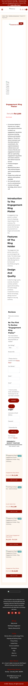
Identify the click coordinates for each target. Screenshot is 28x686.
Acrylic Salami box (10, 504)
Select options (14, 544)
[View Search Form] (20, 9)
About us (14, 653)
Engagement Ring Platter (12, 472)
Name (10, 376)
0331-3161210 (14, 678)
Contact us (14, 655)
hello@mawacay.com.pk (15, 676)
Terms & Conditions (14, 646)
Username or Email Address (13, 414)
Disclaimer (14, 648)
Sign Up (15, 438)
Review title (11, 352)
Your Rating (11, 345)
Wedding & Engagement (14, 626)
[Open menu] (2, 9)
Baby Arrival (14, 623)
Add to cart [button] (14, 480)
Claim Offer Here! (15, 5)
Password (10, 421)
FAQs (14, 650)
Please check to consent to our (14, 360)
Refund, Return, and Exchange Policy (14, 636)
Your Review (11, 366)
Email (10, 383)
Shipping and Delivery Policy (14, 638)
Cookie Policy (14, 643)
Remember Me (13, 427)
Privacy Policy (14, 641)
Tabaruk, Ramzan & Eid (14, 628)
